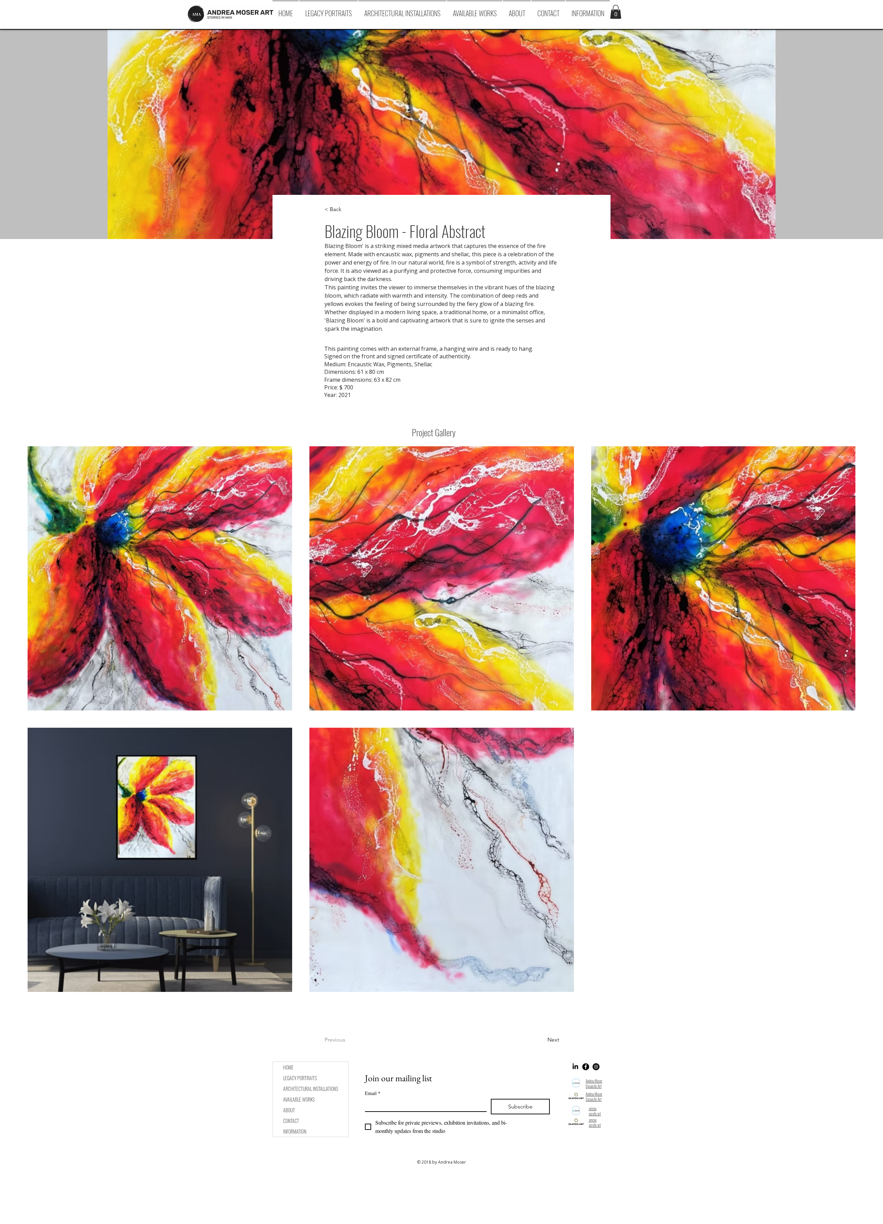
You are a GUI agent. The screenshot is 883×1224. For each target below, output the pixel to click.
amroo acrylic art (595, 1111)
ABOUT (289, 1110)
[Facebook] (585, 1066)
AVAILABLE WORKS (299, 1099)
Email (372, 1093)
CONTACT (291, 1120)
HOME (288, 1067)
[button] (587, 10)
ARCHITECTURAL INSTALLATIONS (310, 1088)
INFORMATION (294, 1131)
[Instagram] (596, 1066)
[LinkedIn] (575, 1066)
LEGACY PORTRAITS (300, 1078)
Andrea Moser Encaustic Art (594, 1083)
